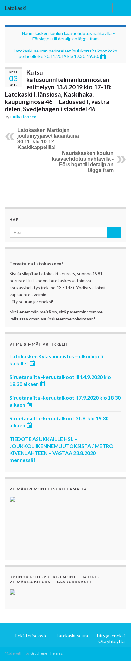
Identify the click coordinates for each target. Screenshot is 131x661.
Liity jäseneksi (111, 635)
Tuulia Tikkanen (23, 116)
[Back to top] (117, 647)
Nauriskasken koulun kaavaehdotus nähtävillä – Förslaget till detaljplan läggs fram (68, 36)
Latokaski (15, 8)
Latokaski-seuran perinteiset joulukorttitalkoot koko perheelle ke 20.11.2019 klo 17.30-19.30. (65, 53)
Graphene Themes (46, 653)
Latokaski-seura (72, 635)
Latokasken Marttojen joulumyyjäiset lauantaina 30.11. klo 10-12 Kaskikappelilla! (48, 138)
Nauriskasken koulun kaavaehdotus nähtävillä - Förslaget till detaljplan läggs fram (83, 161)
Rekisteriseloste (31, 635)
